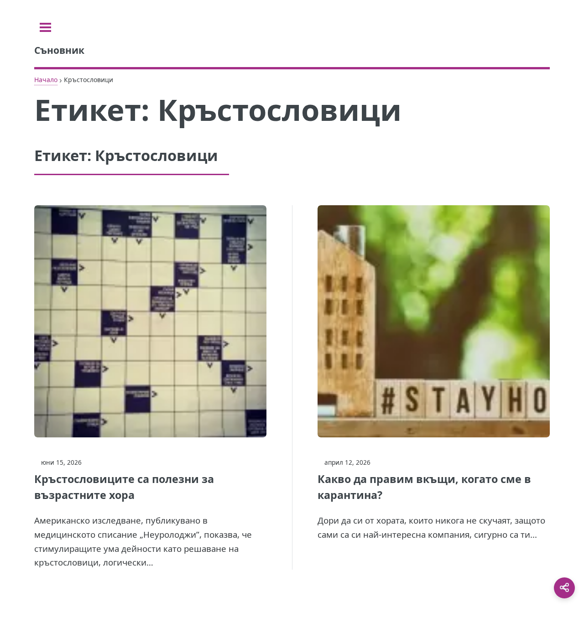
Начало (45, 79)
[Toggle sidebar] (45, 27)
